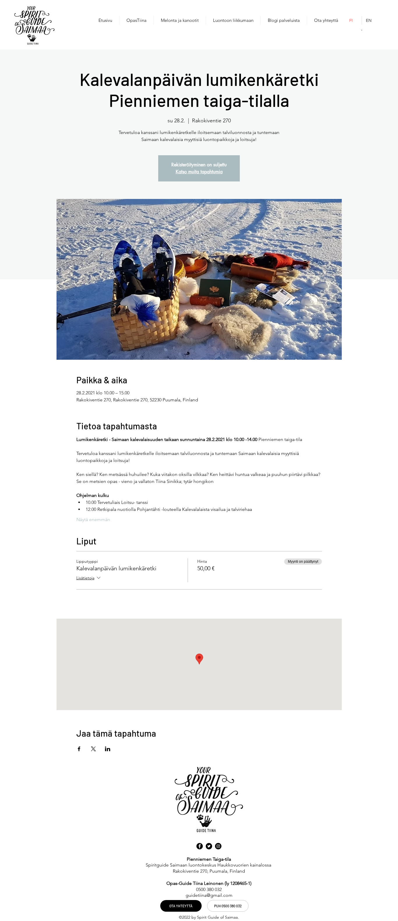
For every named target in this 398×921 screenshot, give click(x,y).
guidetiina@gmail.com (209, 895)
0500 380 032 (209, 889)
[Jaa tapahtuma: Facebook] (79, 749)
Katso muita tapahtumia (199, 172)
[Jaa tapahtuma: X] (93, 749)
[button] (361, 30)
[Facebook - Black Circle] (199, 846)
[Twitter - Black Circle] (209, 846)
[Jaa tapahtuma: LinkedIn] (107, 749)
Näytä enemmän (93, 519)
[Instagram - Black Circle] (218, 846)
